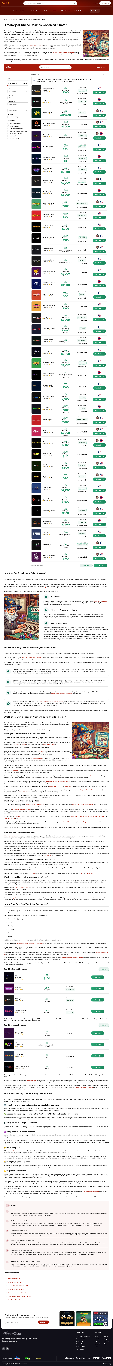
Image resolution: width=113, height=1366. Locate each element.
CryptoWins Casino (48, 157)
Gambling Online (80, 1346)
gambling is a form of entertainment (23, 898)
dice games (68, 786)
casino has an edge (23, 791)
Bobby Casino (47, 533)
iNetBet (44, 464)
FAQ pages (32, 873)
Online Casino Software (15, 1282)
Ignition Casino (47, 499)
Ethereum (80, 822)
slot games (41, 751)
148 (23, 989)
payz (86, 816)
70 (51, 523)
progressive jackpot (36, 758)
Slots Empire (46, 521)
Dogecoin (86, 822)
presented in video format (91, 1191)
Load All (100, 565)
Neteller (77, 816)
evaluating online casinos (36, 45)
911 (51, 239)
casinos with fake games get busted (61, 693)
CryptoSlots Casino (48, 510)
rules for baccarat (92, 776)
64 (51, 92)
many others (98, 790)
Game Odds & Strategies (83, 1336)
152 (51, 114)
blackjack (16, 744)
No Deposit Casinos (16, 133)
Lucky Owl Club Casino (22, 1055)
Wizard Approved (15, 138)
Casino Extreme (47, 248)
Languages (11, 101)
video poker (52, 786)
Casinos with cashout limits (18, 131)
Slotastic (45, 476)
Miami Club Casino (48, 555)
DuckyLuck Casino (48, 271)
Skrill (72, 816)
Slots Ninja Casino (48, 192)
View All (103, 969)
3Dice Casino (46, 453)
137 (51, 171)
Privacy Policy (107, 1364)
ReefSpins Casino (48, 226)
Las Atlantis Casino (48, 282)
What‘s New (98, 1344)
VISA (29, 809)
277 (51, 546)
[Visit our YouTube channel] (3, 1348)
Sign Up (106, 3)
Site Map (106, 1341)
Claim (97, 977)
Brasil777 (45, 408)
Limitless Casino (47, 385)
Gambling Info (80, 1341)
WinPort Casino (47, 146)
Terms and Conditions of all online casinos (51, 701)
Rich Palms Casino (48, 123)
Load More (85, 565)
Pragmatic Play (84, 790)
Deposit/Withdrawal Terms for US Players (20, 1296)
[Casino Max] (100, 1319)
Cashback (13, 136)
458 (51, 432)
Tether (74, 822)
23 (51, 261)
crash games (46, 744)
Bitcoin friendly (14, 126)
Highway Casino (47, 294)
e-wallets (17, 816)
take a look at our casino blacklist (31, 657)
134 (51, 136)
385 (51, 500)
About (96, 1336)
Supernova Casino (48, 260)
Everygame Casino (48, 317)
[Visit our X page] (7, 1348)
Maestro (22, 809)
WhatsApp (90, 873)
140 (51, 216)
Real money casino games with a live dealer (30, 943)
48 (51, 284)
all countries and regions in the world (63, 52)
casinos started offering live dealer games (58, 781)
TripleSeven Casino (49, 305)
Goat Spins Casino (21, 1010)
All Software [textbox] (12, 91)
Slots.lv (44, 430)
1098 (51, 250)
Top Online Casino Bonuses (16, 1289)
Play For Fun (79, 1344)
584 (51, 421)
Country (10, 95)
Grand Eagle (46, 487)
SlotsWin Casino (47, 180)
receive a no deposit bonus (19, 1151)
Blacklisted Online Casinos (15, 1300)
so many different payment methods (82, 804)
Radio (96, 1346)
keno (53, 744)
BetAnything (19, 1032)
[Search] (69, 67)
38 (51, 307)
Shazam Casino (47, 135)
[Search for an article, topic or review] (74, 3)
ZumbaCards (19, 1044)
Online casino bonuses (10, 836)
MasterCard (15, 809)
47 (51, 534)
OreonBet (45, 352)
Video (106, 1336)
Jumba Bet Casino (48, 362)
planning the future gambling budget (72, 957)
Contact (97, 1339)
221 (51, 455)
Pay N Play (7, 818)
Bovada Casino (47, 419)
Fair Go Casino (47, 112)
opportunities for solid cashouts (35, 804)
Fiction (106, 1344)
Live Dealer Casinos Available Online (18, 1285)
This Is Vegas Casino (22, 1066)
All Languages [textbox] (13, 104)
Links (96, 1341)
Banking (10, 114)
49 (51, 159)
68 (51, 193)
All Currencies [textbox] (13, 110)
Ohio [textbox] (10, 98)
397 (51, 557)
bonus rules (48, 855)
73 (51, 375)
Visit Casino (99, 92)
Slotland (45, 442)
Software (10, 89)
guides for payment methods (84, 1087)
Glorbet (44, 101)
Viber (82, 873)
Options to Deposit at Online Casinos (18, 1293)
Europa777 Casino (48, 396)
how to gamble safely (22, 887)
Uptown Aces (46, 544)
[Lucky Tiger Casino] (83, 1319)
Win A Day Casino (48, 237)
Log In (96, 3)
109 (51, 296)
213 (51, 477)
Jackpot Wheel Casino (47, 169)
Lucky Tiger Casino (48, 203)
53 (51, 330)
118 (23, 1068)
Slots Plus (18, 987)
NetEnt (91, 790)
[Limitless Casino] (67, 1319)
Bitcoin (65, 822)
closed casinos (31, 1080)
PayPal (82, 816)
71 (23, 1056)
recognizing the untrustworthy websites (37, 588)
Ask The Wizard (80, 1349)
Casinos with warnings (16, 128)
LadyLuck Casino (48, 373)
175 (51, 125)
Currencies (11, 108)
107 (51, 364)
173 (51, 273)
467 (51, 387)
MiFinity (90, 816)
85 (51, 182)
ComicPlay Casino (48, 214)
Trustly (102, 816)
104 (51, 148)
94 (51, 489)
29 (50, 102)
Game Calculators (81, 1339)
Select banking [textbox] (13, 117)
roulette (23, 744)
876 (51, 443)
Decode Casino (47, 339)
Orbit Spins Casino (21, 999)
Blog (105, 1339)
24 (51, 398)
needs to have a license (100, 601)
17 (51, 353)
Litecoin (69, 822)
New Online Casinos (14, 1278)
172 (51, 205)
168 (51, 512)
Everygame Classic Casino (48, 89)
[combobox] (18, 91)
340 (51, 466)
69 (51, 341)
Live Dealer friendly (15, 124)
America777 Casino (48, 328)
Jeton (13, 818)
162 (23, 1012)
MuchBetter (96, 816)
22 (51, 409)
